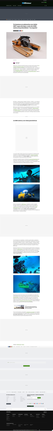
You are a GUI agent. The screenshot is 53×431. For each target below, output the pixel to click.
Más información (32, 430)
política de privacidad (36, 399)
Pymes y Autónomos (43, 416)
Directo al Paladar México (26, 424)
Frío (32, 19)
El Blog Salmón (43, 415)
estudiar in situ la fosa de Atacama (26, 300)
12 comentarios (16, 30)
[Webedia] (45, 0)
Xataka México (8, 424)
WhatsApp (30, 403)
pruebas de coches (8, 5)
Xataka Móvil (8, 416)
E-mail (22, 30)
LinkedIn (41, 403)
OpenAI (28, 19)
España (25, 346)
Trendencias (37, 415)
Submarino (28, 346)
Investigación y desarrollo (34, 346)
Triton (23, 344)
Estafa (30, 19)
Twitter (20, 30)
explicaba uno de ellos (30, 311)
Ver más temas (8, 403)
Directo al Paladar (26, 415)
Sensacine (19, 415)
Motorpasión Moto (32, 416)
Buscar (45, 409)
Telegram (37, 403)
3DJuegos (13, 415)
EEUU (22, 346)
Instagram (35, 403)
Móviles (7, 398)
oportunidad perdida (18, 70)
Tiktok (43, 403)
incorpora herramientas (33, 159)
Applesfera (8, 417)
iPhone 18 (19, 19)
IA (25, 19)
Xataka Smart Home (8, 418)
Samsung (14, 399)
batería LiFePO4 (17, 110)
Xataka (7, 415)
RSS (38, 403)
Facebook (46, 5)
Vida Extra (13, 416)
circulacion (14, 5)
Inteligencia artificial (22, 399)
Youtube (34, 403)
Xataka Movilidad (26, 3)
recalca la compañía (34, 154)
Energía (14, 398)
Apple (7, 399)
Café (23, 19)
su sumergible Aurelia (32, 71)
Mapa (34, 19)
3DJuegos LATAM (14, 424)
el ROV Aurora (19, 248)
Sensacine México (20, 424)
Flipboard (21, 30)
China (12, 19)
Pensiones (15, 19)
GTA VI (21, 19)
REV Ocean (18, 71)
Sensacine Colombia (19, 425)
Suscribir (39, 397)
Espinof (19, 416)
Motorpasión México (31, 424)
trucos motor (19, 5)
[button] (17, 62)
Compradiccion (38, 417)
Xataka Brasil (8, 425)
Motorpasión (31, 415)
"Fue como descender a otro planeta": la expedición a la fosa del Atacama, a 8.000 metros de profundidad (31, 307)
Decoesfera (37, 416)
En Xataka (26, 305)
